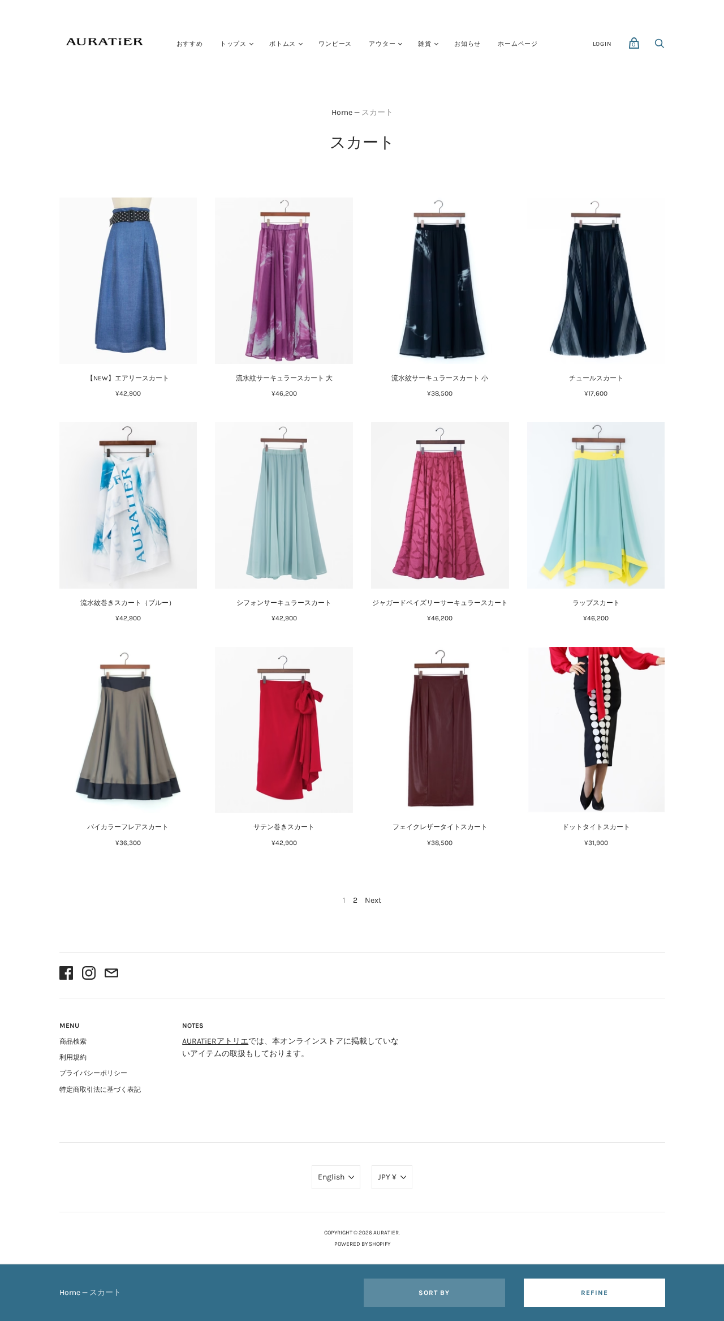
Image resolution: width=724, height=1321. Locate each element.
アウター (382, 44)
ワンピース (335, 44)
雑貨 (425, 44)
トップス (233, 44)
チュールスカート (596, 378)
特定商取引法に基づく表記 (100, 1089)
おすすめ (189, 44)
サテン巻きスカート (283, 827)
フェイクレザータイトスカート (440, 827)
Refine (594, 1293)
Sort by (434, 1293)
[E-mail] (111, 975)
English (331, 1177)
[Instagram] (89, 975)
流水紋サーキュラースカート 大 (284, 378)
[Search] (659, 47)
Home (341, 112)
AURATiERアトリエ (215, 1041)
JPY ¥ (387, 1177)
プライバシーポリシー (93, 1073)
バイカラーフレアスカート (128, 827)
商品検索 (73, 1041)
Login (602, 44)
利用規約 (73, 1057)
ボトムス (282, 44)
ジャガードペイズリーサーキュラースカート (440, 603)
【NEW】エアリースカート (128, 378)
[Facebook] (66, 975)
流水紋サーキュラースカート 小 (439, 378)
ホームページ (518, 44)
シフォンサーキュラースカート (283, 603)
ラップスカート (596, 603)
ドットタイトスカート (596, 827)
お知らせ (467, 44)
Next (373, 900)
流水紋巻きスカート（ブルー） (127, 603)
